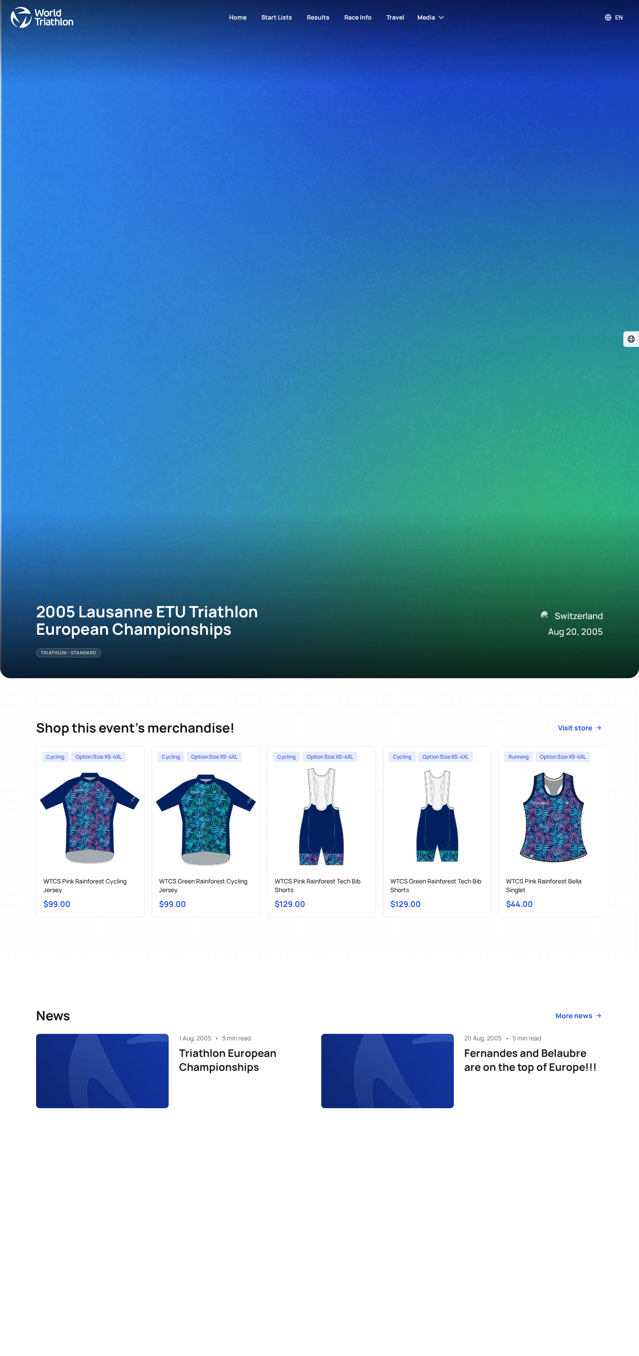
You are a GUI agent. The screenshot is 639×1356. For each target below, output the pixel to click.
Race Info (358, 17)
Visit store (575, 728)
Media (426, 17)
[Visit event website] (631, 339)
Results (318, 17)
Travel (395, 17)
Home (237, 17)
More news (574, 1015)
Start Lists (276, 17)
